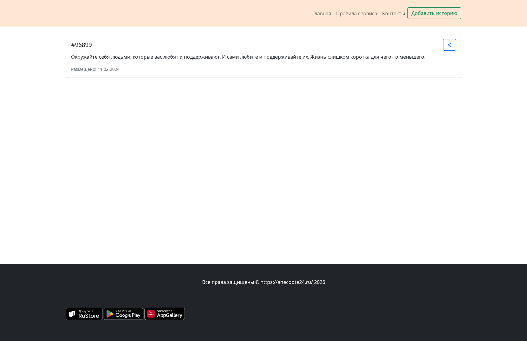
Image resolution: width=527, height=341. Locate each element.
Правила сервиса (356, 13)
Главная (321, 13)
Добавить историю (434, 13)
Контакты (393, 13)
